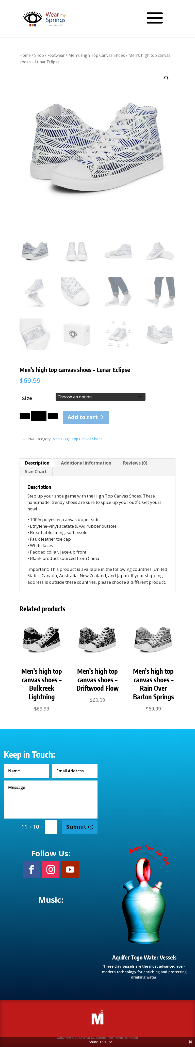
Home (25, 55)
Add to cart (83, 417)
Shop (39, 55)
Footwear (56, 55)
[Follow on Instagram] (50, 869)
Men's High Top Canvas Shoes (96, 55)
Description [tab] (37, 463)
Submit (76, 826)
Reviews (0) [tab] (135, 463)
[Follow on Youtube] (70, 869)
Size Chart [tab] (36, 471)
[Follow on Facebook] (31, 869)
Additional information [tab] (86, 463)
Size (27, 398)
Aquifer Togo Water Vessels (144, 957)
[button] (166, 78)
